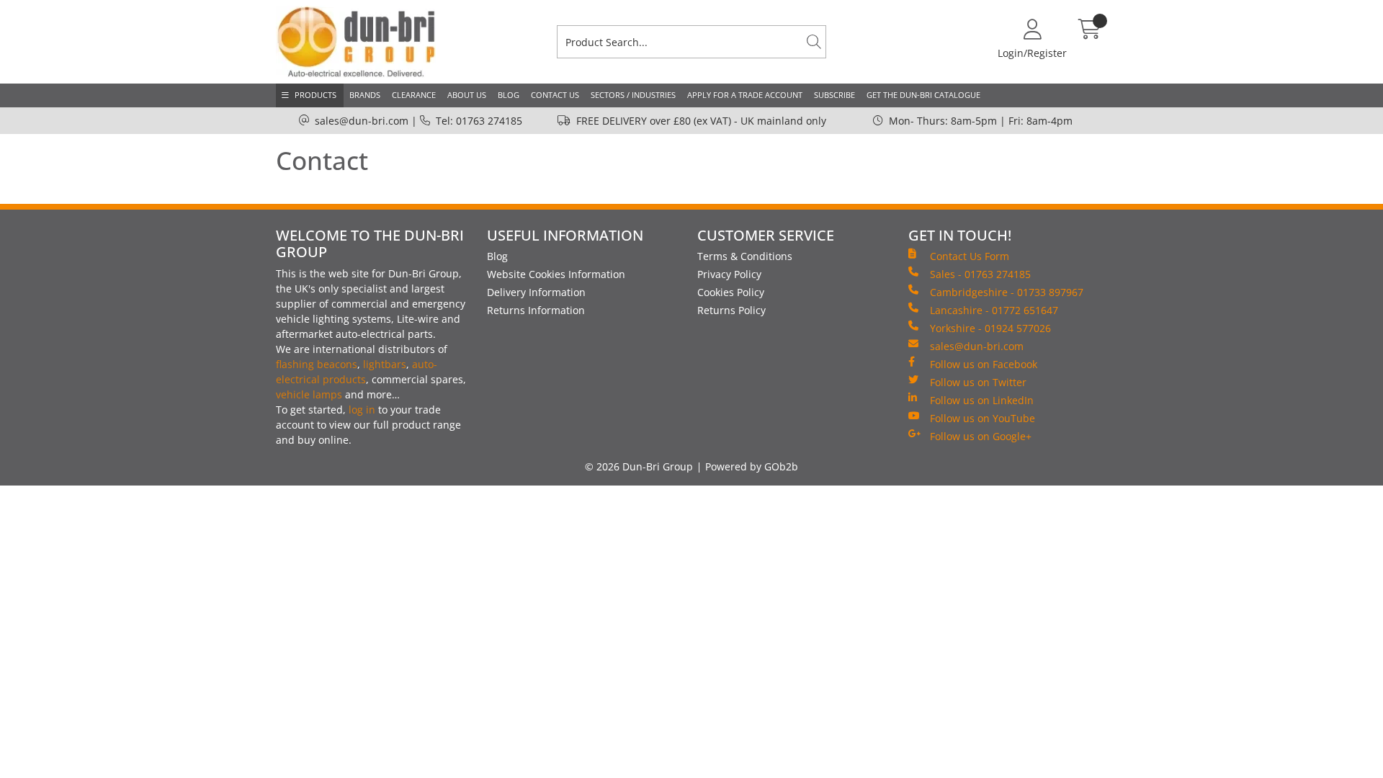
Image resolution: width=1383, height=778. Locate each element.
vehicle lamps (309, 394)
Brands (364, 94)
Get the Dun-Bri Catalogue (923, 94)
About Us (466, 94)
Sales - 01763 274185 (980, 274)
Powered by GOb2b (751, 466)
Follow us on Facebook (983, 364)
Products (315, 94)
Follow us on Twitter (978, 382)
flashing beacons (316, 364)
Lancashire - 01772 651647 (994, 310)
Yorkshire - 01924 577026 (990, 328)
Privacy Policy (729, 274)
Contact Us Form (969, 256)
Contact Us (555, 94)
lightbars (384, 364)
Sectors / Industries (633, 94)
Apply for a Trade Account (744, 94)
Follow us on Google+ (980, 436)
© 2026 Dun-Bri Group (639, 466)
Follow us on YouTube (982, 418)
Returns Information (536, 310)
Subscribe (834, 94)
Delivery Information (536, 292)
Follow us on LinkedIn (982, 400)
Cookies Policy (730, 292)
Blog (508, 94)
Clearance (414, 94)
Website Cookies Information (556, 274)
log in (362, 409)
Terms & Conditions (744, 256)
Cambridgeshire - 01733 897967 (1006, 292)
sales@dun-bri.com (361, 121)
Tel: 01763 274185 (479, 121)
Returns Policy (731, 310)
